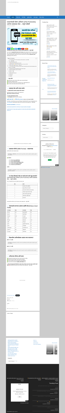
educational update (11, 308)
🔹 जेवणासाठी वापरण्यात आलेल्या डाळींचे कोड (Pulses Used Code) (16, 68)
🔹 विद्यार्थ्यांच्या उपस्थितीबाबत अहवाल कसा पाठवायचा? (14, 69)
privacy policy (35, 342)
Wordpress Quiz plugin (46, 167)
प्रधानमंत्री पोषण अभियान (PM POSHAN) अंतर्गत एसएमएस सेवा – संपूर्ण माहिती (19, 59)
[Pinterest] (22, 49)
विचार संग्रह (41, 17)
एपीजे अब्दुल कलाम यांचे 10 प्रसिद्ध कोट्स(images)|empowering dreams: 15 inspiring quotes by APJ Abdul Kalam (52, 85)
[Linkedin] (19, 49)
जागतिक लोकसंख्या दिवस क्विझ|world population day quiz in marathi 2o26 (13, 345)
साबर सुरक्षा (36, 17)
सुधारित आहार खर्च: (10, 99)
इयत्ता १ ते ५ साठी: (12, 70)
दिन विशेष (23, 17)
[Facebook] (8, 49)
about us (35, 340)
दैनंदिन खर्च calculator (19, 99)
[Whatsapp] (12, 49)
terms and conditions (37, 344)
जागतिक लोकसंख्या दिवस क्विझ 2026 (51, 78)
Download (17, 295)
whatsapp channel (54, 145)
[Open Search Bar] (57, 17)
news (17, 308)
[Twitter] (15, 49)
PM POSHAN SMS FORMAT (11, 295)
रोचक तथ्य (18, 17)
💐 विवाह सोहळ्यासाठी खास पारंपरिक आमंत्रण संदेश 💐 (34, 378)
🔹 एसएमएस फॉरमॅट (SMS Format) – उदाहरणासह (14, 65)
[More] (26, 49)
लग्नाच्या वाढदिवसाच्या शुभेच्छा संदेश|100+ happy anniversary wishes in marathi (51, 32)
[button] (21, 339)
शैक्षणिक (13, 17)
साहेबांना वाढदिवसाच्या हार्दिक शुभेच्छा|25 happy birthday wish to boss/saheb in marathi (52, 26)
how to (15, 308)
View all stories (54, 108)
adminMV (48, 29)
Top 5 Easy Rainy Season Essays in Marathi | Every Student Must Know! (12, 354)
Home (8, 17)
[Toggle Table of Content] (36, 58)
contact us (35, 341)
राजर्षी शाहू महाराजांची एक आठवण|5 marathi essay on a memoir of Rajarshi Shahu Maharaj (51, 67)
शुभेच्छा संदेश (29, 17)
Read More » (49, 76)
